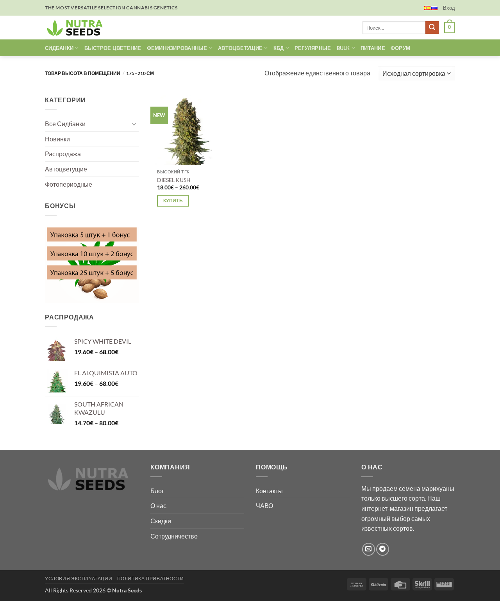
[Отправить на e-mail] (368, 549)
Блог (157, 490)
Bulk (343, 48)
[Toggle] (134, 123)
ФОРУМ (400, 48)
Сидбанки (59, 48)
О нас (158, 505)
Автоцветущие (66, 169)
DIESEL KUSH (174, 180)
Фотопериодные (68, 183)
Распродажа (63, 153)
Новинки (57, 139)
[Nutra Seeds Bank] (77, 27)
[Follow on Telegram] (382, 549)
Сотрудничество (174, 536)
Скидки (160, 520)
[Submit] (432, 27)
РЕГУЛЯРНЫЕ (313, 48)
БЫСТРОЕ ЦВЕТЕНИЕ (112, 48)
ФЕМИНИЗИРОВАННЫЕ (177, 48)
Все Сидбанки (65, 123)
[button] (449, 8)
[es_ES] (427, 8)
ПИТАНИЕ (373, 48)
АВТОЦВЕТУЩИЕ (240, 48)
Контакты (269, 490)
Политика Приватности (150, 578)
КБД (278, 48)
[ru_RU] (434, 8)
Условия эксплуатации (78, 578)
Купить (173, 200)
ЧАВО (264, 505)
